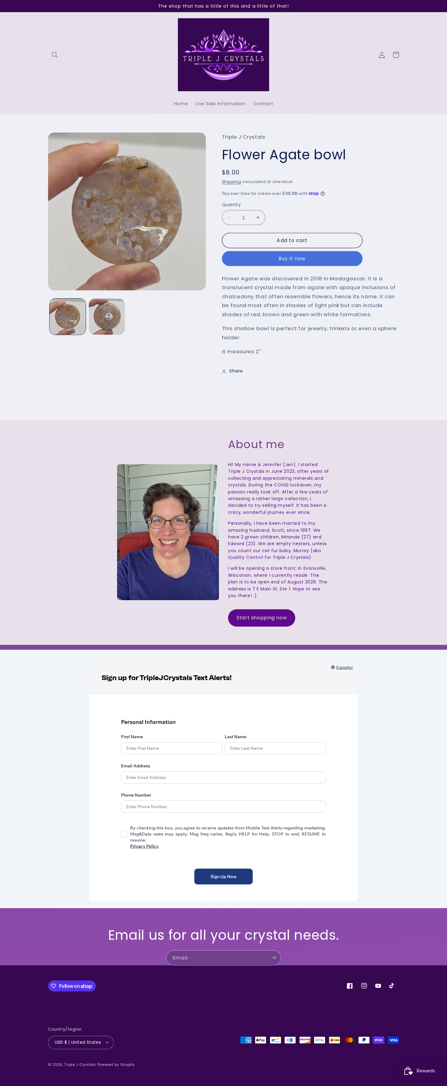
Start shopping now (262, 617)
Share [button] (236, 371)
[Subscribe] (274, 957)
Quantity (231, 205)
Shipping (231, 181)
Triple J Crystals (80, 1064)
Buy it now (292, 258)
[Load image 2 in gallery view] (107, 317)
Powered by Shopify (116, 1064)
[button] (55, 55)
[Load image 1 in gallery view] (68, 317)
